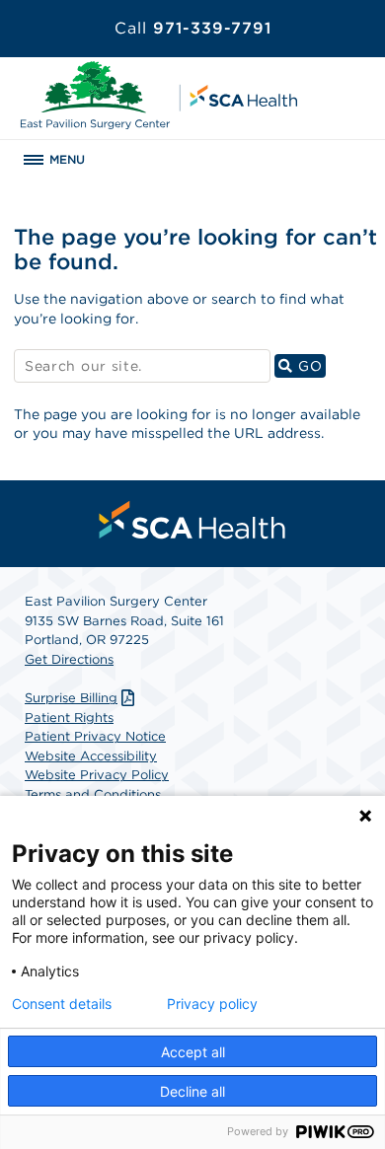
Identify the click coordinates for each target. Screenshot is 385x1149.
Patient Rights (69, 717)
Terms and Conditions (93, 794)
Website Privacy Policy (97, 774)
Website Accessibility (91, 756)
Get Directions (69, 659)
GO (309, 365)
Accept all (193, 1051)
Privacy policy (212, 1004)
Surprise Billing (71, 697)
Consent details (62, 1004)
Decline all (192, 1091)
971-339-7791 (193, 28)
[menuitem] (192, 519)
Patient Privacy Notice (95, 736)
